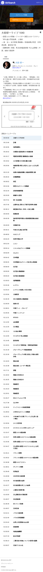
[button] (5, 116)
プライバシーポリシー (7, 563)
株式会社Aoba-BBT (6, 560)
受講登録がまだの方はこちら (21, 20)
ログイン (39, 2)
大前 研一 (19, 63)
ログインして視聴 (21, 15)
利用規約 (3, 566)
